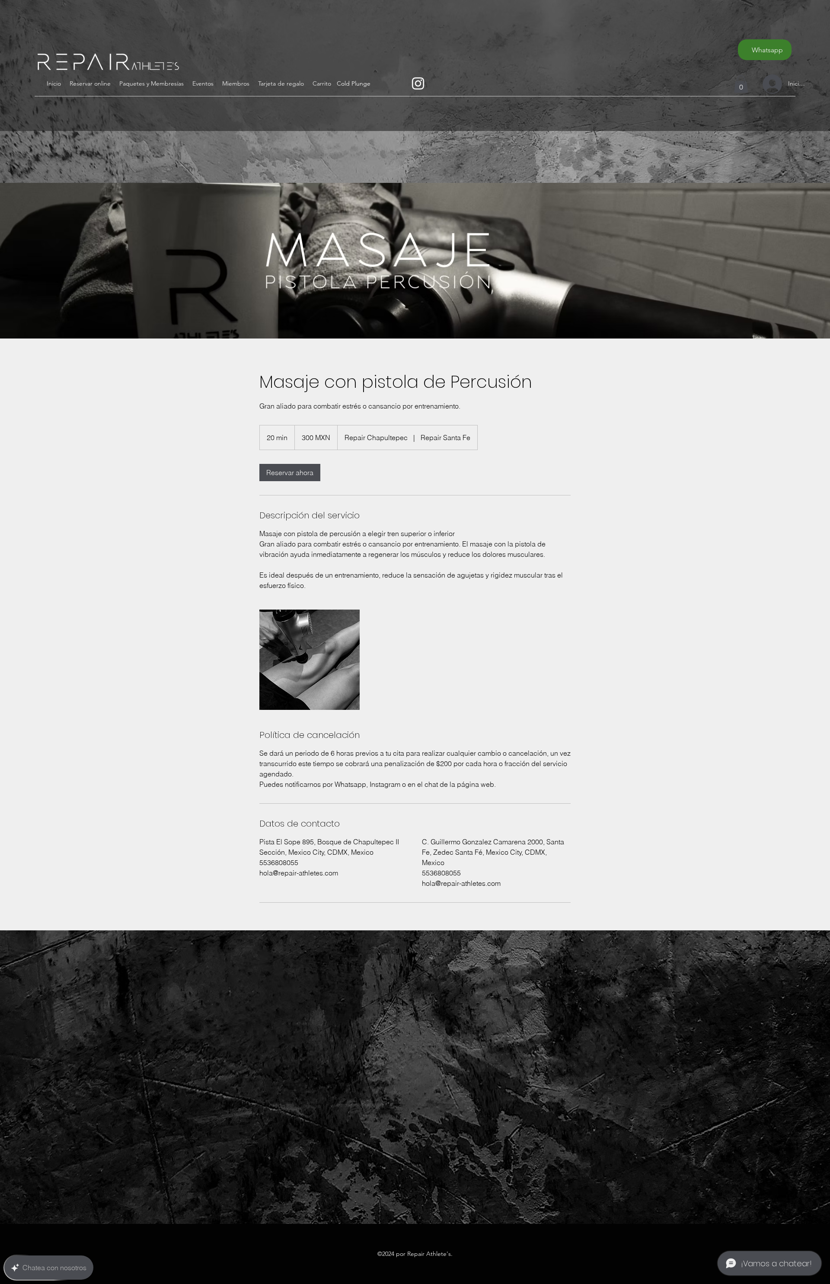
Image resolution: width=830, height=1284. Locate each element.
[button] (321, 83)
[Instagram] (418, 83)
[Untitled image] (309, 660)
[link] (289, 472)
